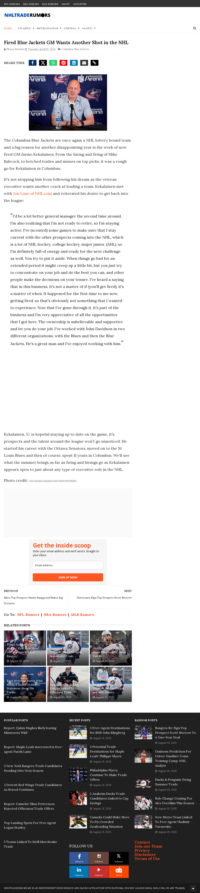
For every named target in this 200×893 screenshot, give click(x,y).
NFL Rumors (12, 4)
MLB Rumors (50, 4)
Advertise (80, 4)
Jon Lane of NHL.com (32, 193)
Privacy (142, 850)
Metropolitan (47, 28)
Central (70, 28)
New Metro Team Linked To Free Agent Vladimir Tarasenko (173, 821)
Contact (142, 842)
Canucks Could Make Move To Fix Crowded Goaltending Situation (109, 821)
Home (8, 28)
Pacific (87, 28)
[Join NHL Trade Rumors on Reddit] (119, 870)
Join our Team (148, 846)
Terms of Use (147, 858)
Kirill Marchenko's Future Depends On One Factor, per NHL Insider (110, 688)
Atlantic (24, 28)
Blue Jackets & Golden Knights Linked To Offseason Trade (64, 688)
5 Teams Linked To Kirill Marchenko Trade (66, 654)
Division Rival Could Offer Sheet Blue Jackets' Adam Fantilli (109, 652)
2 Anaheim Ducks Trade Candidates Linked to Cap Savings (109, 798)
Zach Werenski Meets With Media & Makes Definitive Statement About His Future (24, 686)
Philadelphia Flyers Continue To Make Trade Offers (108, 774)
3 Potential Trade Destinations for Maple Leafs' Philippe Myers (107, 751)
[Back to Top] (193, 888)
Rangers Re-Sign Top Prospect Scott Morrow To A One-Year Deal (175, 732)
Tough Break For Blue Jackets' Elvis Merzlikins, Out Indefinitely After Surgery (23, 650)
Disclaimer (145, 854)
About (66, 4)
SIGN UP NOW (68, 577)
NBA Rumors (31, 4)
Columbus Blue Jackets (75, 49)
